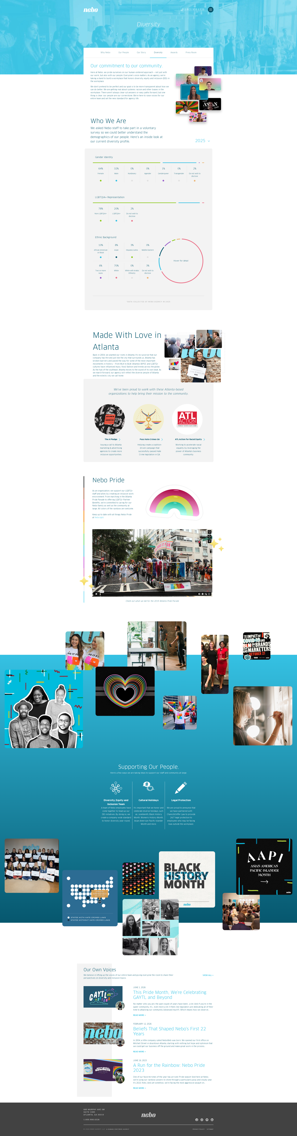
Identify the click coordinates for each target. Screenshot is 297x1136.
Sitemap (210, 1129)
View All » (208, 975)
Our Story (141, 53)
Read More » (139, 1015)
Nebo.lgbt (99, 517)
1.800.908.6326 (194, 9)
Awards (174, 53)
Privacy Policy (199, 1129)
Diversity (158, 53)
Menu (210, 9)
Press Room (191, 53)
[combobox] (203, 141)
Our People (123, 53)
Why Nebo (105, 53)
